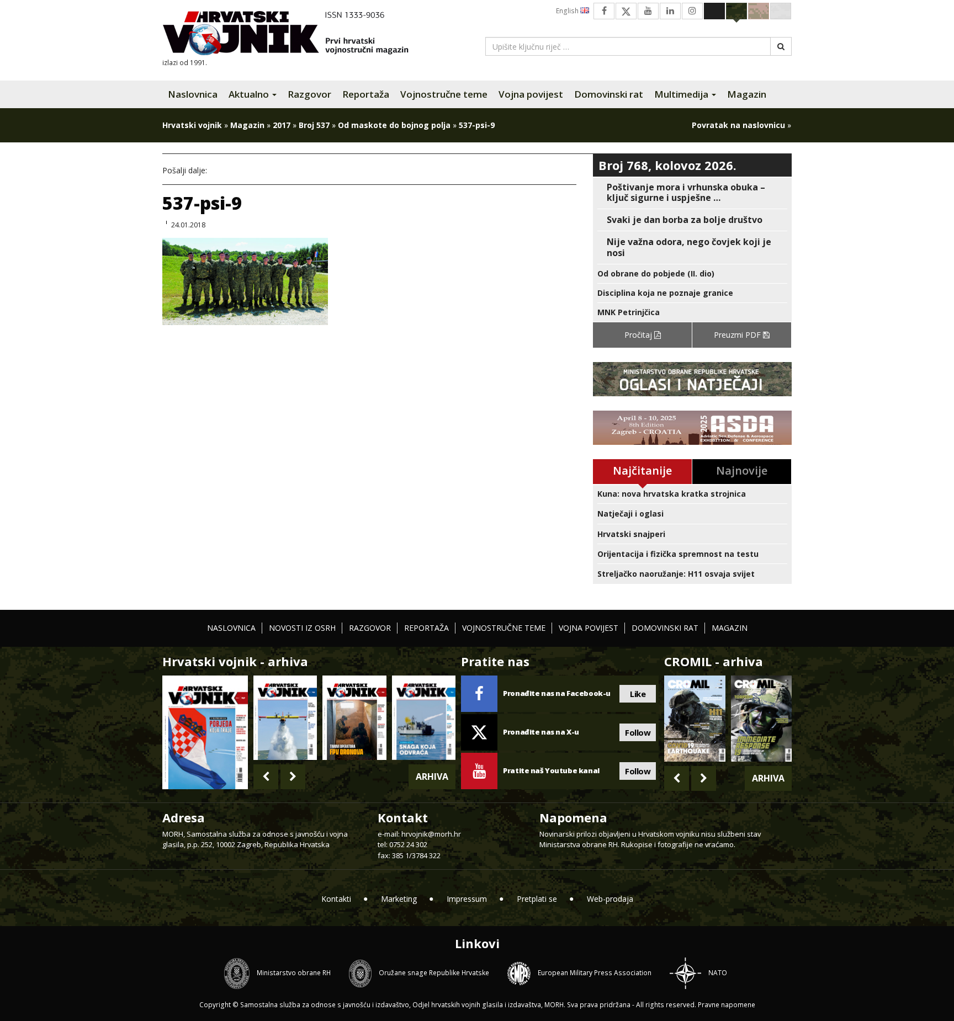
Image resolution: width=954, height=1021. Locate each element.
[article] (692, 192)
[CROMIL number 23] (694, 719)
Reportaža (365, 94)
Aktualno (250, 94)
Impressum (467, 899)
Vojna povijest (531, 94)
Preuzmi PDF (738, 334)
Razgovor (309, 94)
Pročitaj (639, 334)
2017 (281, 125)
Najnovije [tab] (741, 470)
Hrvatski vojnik (192, 125)
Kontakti (336, 899)
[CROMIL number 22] (761, 719)
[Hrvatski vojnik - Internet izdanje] (293, 34)
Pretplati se (537, 899)
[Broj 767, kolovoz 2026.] (205, 731)
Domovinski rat (608, 94)
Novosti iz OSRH (302, 628)
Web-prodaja (610, 899)
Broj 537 (314, 125)
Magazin (746, 94)
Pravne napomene (726, 1004)
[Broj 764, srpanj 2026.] (423, 718)
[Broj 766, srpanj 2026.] (285, 718)
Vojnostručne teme (443, 94)
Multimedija (682, 94)
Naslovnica (193, 94)
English (568, 10)
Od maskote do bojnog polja (394, 125)
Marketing (399, 899)
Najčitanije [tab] (642, 470)
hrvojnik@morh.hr (431, 834)
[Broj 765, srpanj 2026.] (354, 718)
